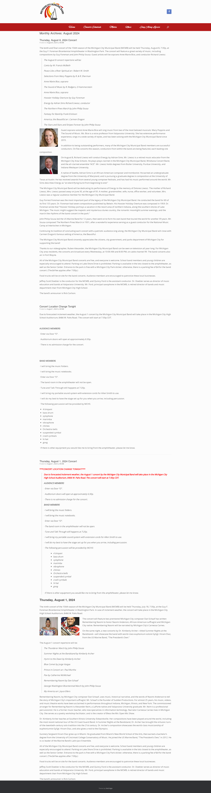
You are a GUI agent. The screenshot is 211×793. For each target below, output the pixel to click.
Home (72, 27)
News (128, 27)
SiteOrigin (109, 788)
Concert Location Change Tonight (58, 306)
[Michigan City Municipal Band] (52, 11)
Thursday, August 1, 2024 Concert (58, 461)
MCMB (62, 43)
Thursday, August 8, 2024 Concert (58, 40)
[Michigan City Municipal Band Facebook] (169, 11)
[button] (167, 27)
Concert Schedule (92, 27)
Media (113, 27)
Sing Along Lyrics (150, 27)
